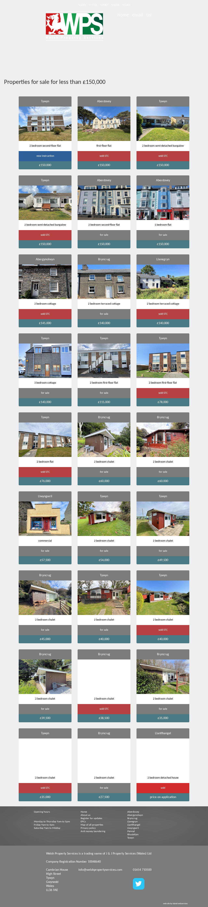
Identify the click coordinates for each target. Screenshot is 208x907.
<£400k (104, 4)
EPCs (83, 821)
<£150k (82, 4)
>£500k (126, 4)
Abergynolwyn (135, 815)
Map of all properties (92, 825)
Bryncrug (132, 818)
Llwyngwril (133, 828)
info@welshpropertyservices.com (100, 870)
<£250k (93, 4)
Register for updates (91, 818)
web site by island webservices (175, 904)
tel (149, 15)
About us (85, 815)
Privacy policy (88, 828)
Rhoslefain (133, 834)
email (137, 15)
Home (84, 812)
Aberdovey (133, 812)
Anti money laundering (93, 831)
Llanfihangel (133, 825)
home (123, 15)
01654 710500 (142, 870)
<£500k (115, 4)
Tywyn (130, 838)
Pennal (131, 831)
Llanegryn (132, 821)
